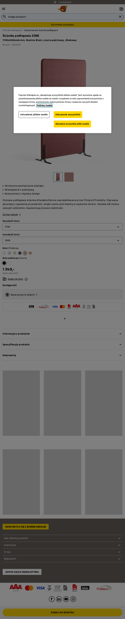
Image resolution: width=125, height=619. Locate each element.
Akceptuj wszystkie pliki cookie (72, 123)
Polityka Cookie (44, 105)
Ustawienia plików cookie (34, 114)
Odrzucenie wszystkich (68, 114)
